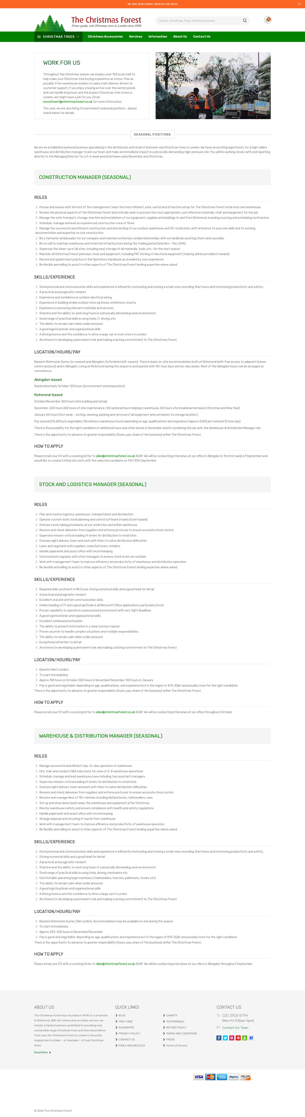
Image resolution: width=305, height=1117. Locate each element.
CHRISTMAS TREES (59, 37)
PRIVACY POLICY (129, 1033)
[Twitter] (225, 1037)
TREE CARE (126, 1021)
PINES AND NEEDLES (132, 1045)
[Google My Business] (251, 1037)
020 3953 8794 (235, 1015)
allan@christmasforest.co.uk (115, 456)
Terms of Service (176, 1045)
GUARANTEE (126, 1027)
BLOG (122, 1015)
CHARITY (171, 1015)
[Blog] (244, 1037)
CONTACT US (127, 1039)
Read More (41, 1052)
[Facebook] (218, 1037)
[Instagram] (231, 1037)
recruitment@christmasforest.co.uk (67, 102)
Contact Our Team (235, 1028)
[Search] (245, 20)
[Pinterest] (238, 1037)
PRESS (170, 1039)
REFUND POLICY (176, 1027)
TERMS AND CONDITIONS (181, 1033)
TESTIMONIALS (175, 1021)
